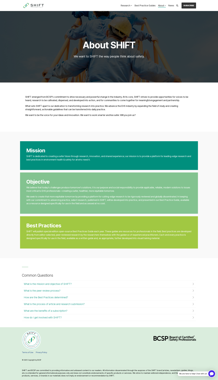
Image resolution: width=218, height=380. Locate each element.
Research (125, 5)
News (171, 5)
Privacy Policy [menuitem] (41, 352)
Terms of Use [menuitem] (27, 352)
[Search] (177, 5)
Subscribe (188, 5)
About (161, 5)
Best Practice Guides (145, 5)
